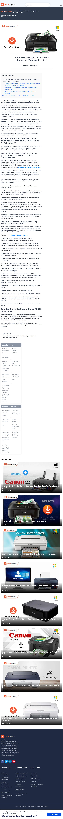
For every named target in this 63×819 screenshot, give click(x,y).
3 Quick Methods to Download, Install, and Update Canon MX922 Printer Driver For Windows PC (21, 80)
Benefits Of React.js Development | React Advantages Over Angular (6, 366)
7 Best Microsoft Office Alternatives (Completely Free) (15, 424)
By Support (7, 334)
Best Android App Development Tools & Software (6, 378)
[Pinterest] (13, 761)
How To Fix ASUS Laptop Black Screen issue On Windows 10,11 (5, 448)
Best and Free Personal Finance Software (16, 351)
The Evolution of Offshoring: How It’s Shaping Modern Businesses (6, 353)
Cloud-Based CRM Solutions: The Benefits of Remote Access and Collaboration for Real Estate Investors (6, 393)
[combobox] (37, 5)
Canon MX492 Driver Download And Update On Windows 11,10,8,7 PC (30, 653)
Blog (6, 11)
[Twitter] (6, 761)
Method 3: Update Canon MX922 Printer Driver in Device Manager (20, 92)
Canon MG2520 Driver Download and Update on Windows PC (29, 554)
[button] (60, 4)
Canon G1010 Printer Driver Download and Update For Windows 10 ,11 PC (5, 437)
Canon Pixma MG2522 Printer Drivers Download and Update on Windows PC (29, 719)
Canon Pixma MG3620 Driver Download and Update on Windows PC (30, 620)
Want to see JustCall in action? (19, 816)
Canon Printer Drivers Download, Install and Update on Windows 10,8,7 (30, 587)
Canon (10, 11)
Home (2, 11)
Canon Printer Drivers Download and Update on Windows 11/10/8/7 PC (31, 686)
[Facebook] (2, 761)
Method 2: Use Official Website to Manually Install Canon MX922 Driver (21, 88)
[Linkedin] (10, 761)
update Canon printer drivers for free (28, 167)
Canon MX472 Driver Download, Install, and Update (24, 521)
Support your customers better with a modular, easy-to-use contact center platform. (22, 812)
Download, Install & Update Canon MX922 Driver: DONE (18, 96)
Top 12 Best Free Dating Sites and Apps (15, 377)
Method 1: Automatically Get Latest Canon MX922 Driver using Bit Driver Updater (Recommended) (22, 84)
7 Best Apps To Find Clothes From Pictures (16, 435)
